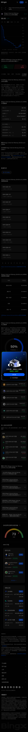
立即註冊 (14, 374)
